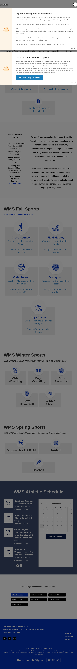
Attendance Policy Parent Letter (29, 78)
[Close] (75, 4)
